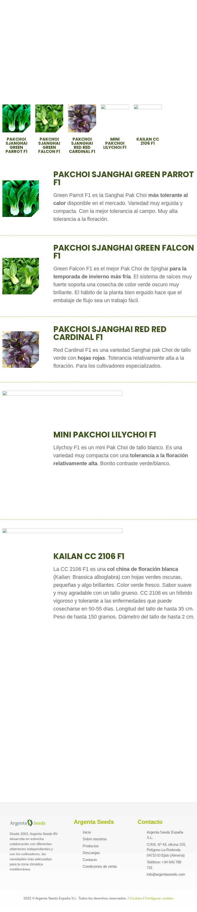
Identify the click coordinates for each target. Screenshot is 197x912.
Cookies (136, 898)
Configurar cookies (159, 898)
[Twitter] (31, 883)
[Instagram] (22, 883)
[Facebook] (12, 883)
